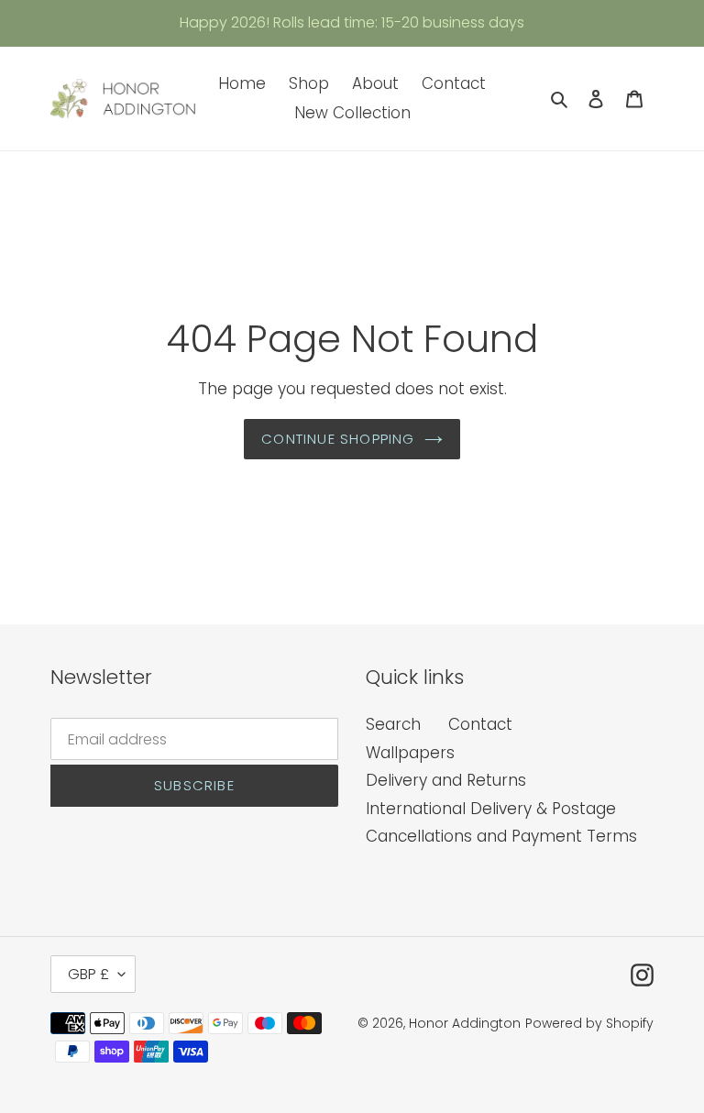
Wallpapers (410, 753)
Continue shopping (337, 438)
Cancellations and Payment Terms (501, 836)
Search (393, 724)
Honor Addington (465, 1023)
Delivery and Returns (446, 780)
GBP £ (88, 974)
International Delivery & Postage (491, 809)
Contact (480, 724)
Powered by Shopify (589, 1023)
